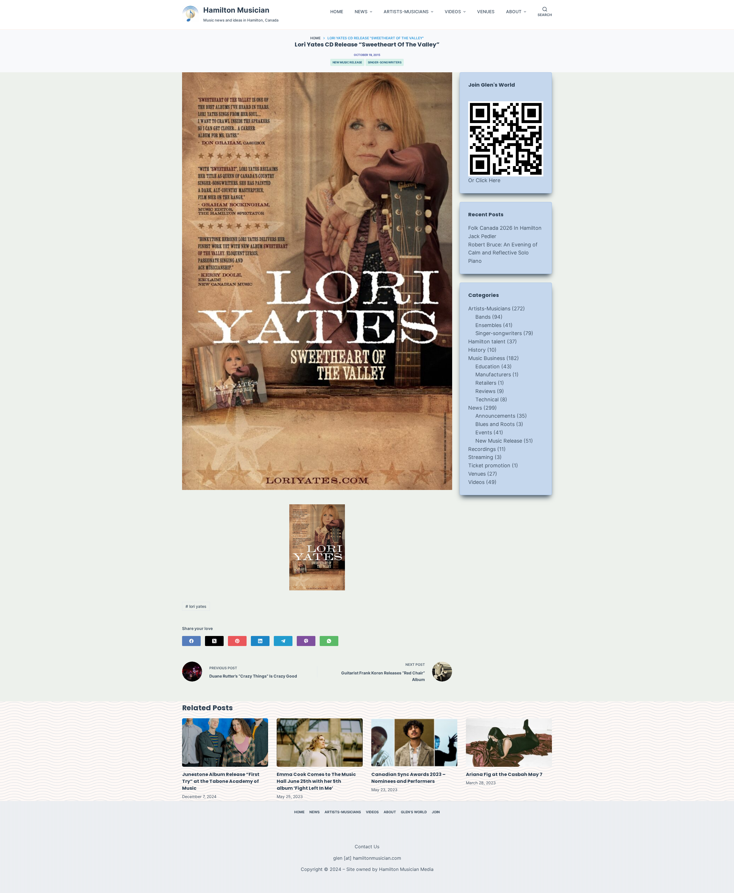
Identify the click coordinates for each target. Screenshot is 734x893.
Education (487, 366)
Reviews (485, 391)
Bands (483, 317)
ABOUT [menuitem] (514, 11)
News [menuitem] (314, 812)
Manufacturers (493, 374)
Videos (476, 482)
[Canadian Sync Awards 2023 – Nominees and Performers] (414, 742)
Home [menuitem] (299, 812)
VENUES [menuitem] (486, 11)
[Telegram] (283, 641)
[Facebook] (191, 641)
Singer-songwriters (384, 62)
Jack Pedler (482, 236)
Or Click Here (484, 180)
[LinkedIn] (260, 641)
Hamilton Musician (236, 10)
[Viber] (306, 641)
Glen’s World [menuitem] (414, 812)
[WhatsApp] (329, 641)
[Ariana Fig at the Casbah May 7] (509, 742)
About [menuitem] (390, 812)
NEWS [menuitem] (361, 11)
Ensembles (488, 325)
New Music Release (347, 62)
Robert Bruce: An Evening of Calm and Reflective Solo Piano (503, 253)
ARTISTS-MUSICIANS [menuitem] (406, 11)
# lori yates (196, 606)
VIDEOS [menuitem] (453, 11)
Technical (487, 399)
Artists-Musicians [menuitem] (343, 812)
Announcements (495, 416)
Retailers (485, 383)
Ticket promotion (489, 465)
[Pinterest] (237, 641)
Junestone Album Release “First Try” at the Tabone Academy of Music (220, 781)
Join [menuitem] (436, 812)
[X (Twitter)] (214, 641)
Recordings (482, 449)
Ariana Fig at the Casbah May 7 (504, 774)
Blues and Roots (495, 424)
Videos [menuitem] (372, 812)
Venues (477, 474)
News (475, 408)
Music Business (486, 358)
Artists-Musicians (489, 309)
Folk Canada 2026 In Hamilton (505, 228)
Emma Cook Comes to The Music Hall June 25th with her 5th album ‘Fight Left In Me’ (316, 781)
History (477, 350)
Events (483, 432)
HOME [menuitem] (336, 11)
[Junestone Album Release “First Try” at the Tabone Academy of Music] (225, 742)
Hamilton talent (486, 341)
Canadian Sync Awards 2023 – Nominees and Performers (408, 778)
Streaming (480, 457)
